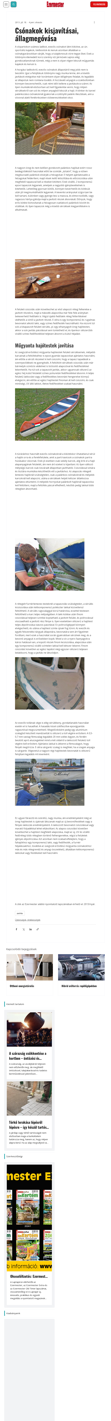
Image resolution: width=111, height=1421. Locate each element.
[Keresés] (13, 4)
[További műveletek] (100, 18)
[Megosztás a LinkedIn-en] (24, 935)
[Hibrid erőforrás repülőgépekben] (81, 969)
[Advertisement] (55, 226)
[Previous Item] (13, 1183)
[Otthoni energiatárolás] (29, 969)
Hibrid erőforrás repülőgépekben (79, 987)
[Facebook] (10, 1374)
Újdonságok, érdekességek (21, 925)
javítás (14, 919)
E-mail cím (18, 1411)
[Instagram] (49, 1374)
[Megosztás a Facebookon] (10, 935)
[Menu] (6, 4)
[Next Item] (46, 1183)
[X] (23, 1374)
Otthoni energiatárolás (22, 987)
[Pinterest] (36, 1374)
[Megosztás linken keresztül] (31, 935)
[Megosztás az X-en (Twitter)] (17, 935)
